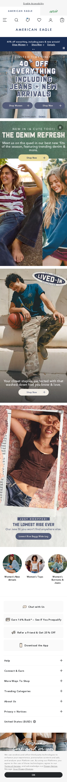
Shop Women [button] (16, 105)
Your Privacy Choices (23, 768)
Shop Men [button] (48, 105)
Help (7, 660)
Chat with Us (36, 606)
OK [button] (33, 774)
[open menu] (5, 20)
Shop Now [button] (32, 157)
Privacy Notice (50, 765)
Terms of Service (12, 765)
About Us (10, 701)
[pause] (60, 412)
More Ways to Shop (17, 681)
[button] (34, 49)
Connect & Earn (14, 670)
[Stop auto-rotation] (64, 48)
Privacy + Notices (15, 711)
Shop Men (54, 43)
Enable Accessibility (33, 3)
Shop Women (40, 43)
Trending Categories (17, 691)
